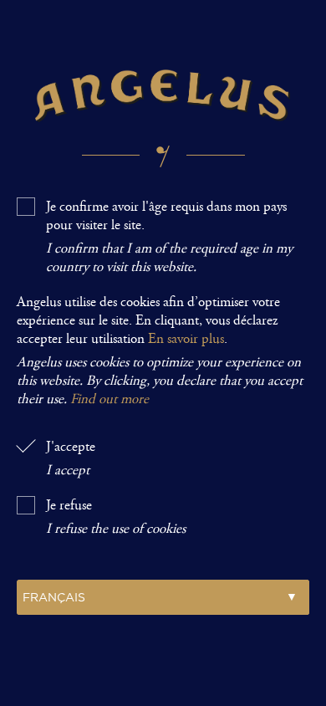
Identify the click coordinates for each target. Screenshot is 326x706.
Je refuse (116, 517)
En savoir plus (186, 339)
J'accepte (70, 458)
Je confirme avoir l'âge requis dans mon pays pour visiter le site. (169, 236)
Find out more (109, 399)
